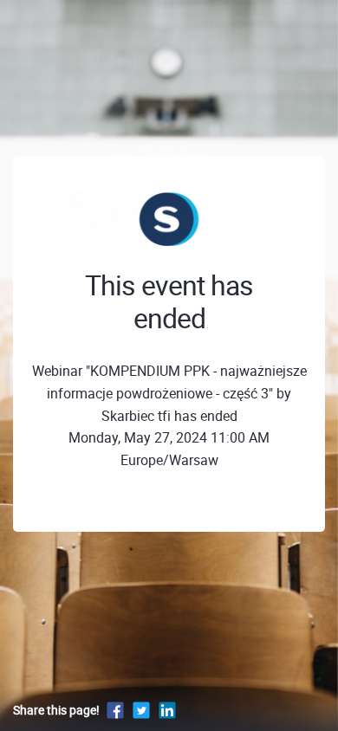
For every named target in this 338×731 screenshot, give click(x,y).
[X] (141, 710)
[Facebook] (115, 710)
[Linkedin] (167, 710)
